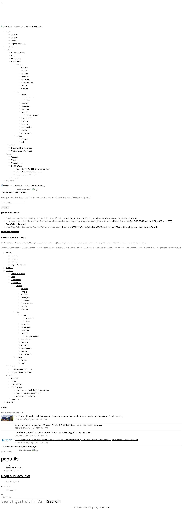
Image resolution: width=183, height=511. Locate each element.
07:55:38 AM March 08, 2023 (149, 221)
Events (9, 47)
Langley (24, 70)
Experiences (16, 58)
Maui (28, 100)
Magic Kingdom (32, 115)
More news (6, 446)
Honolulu (29, 97)
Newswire (15, 178)
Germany (24, 139)
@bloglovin (91, 227)
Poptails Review (15, 476)
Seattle (24, 130)
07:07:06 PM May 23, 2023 (85, 218)
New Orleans (26, 118)
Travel (9, 49)
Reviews (14, 35)
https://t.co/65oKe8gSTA (124, 221)
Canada (19, 64)
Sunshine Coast (27, 82)
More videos (16, 446)
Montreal (24, 73)
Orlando (24, 112)
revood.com (104, 507)
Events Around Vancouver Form (28, 172)
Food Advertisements (23, 189)
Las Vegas (25, 103)
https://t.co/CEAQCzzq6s (71, 227)
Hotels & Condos (18, 52)
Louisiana (25, 109)
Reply (119, 218)
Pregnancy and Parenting (21, 151)
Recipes (14, 38)
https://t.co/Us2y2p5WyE (61, 218)
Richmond (25, 79)
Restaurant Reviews (15, 468)
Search (53, 501)
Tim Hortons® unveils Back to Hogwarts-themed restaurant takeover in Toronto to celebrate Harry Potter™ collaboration (69, 416)
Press (13, 160)
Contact (10, 181)
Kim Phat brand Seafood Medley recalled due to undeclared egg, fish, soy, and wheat (53, 432)
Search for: (6, 497)
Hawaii (23, 94)
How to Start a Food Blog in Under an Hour (33, 169)
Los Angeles (25, 106)
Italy (23, 142)
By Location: (16, 61)
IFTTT (169, 221)
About (9, 154)
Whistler (24, 88)
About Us (14, 157)
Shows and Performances (21, 148)
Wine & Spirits (12, 470)
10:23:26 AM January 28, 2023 (110, 227)
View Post (6, 486)
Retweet (126, 218)
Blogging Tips (16, 166)
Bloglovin (133, 227)
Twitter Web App (109, 218)
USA (17, 91)
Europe (19, 136)
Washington (26, 133)
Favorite (133, 218)
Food (8, 32)
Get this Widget (30, 446)
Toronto (24, 85)
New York (24, 121)
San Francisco (27, 127)
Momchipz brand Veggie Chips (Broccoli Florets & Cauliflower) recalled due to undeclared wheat (58, 425)
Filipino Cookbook (18, 44)
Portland (24, 124)
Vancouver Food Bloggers (26, 175)
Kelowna (24, 67)
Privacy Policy (16, 163)
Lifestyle (10, 145)
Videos (13, 41)
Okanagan (25, 76)
